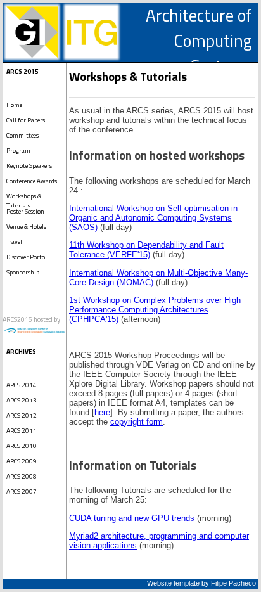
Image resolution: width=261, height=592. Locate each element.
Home (14, 105)
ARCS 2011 (21, 430)
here (102, 412)
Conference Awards (31, 181)
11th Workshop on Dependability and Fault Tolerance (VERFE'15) (146, 249)
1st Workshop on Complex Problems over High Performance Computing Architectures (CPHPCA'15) (155, 309)
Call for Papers (25, 120)
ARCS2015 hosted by (31, 319)
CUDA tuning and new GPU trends (131, 518)
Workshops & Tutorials (23, 199)
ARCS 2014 (21, 385)
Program (18, 150)
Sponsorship (22, 272)
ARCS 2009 (21, 461)
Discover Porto (25, 257)
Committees (22, 135)
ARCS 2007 (21, 491)
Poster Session (25, 211)
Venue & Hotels (26, 226)
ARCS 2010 (21, 446)
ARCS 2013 (21, 400)
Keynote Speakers (29, 166)
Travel (14, 242)
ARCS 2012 (21, 415)
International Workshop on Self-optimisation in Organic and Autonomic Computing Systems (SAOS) (153, 217)
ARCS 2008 (21, 476)
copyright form (136, 422)
